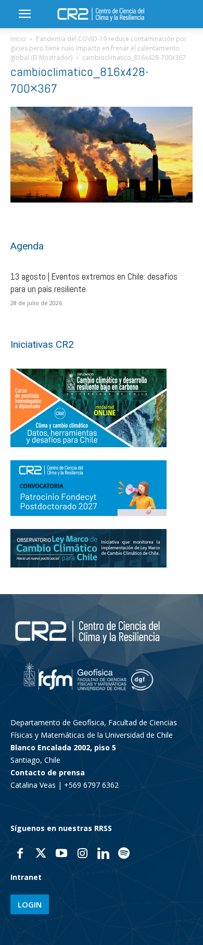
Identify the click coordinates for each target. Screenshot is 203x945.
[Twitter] (40, 854)
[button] (24, 14)
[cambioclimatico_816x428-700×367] (101, 200)
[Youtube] (61, 854)
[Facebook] (20, 854)
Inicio (18, 38)
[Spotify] (124, 854)
